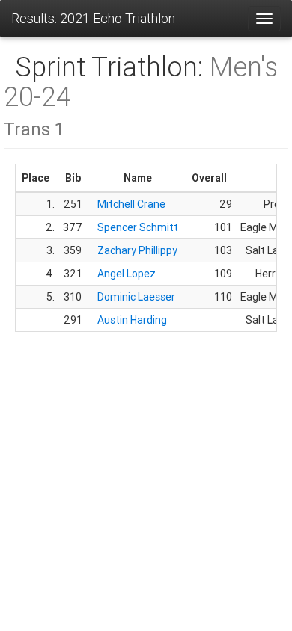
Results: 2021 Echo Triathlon (93, 18)
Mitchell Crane (131, 204)
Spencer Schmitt (137, 227)
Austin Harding (132, 320)
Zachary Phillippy (137, 250)
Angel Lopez (126, 273)
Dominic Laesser (136, 297)
